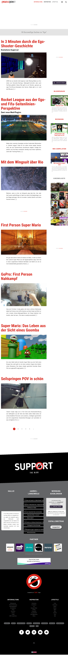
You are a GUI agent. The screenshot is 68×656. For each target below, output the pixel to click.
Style (55, 611)
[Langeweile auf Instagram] (34, 632)
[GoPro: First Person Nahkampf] (24, 294)
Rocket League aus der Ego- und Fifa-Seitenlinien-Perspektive (23, 104)
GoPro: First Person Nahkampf (16, 276)
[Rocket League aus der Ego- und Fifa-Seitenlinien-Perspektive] (24, 127)
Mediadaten (36, 623)
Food (55, 603)
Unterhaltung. (38, 2)
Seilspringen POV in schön (22, 378)
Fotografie (34, 611)
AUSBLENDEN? (35, 438)
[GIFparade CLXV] (59, 100)
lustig (13, 614)
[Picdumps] (48, 547)
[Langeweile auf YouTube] (40, 632)
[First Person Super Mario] (24, 242)
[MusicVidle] (29, 547)
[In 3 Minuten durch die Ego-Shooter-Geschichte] (24, 65)
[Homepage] (10, 2)
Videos (34, 616)
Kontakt (29, 623)
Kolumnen (55, 604)
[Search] (66, 2)
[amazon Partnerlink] (10, 547)
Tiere (55, 614)
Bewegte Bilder (34, 608)
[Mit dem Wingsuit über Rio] (24, 178)
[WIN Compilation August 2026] (59, 158)
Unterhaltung (13, 600)
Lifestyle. (55, 2)
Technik (55, 612)
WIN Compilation (59, 149)
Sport (55, 609)
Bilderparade (59, 91)
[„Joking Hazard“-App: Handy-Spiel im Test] (59, 128)
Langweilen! (56, 527)
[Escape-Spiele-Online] (58, 547)
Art (34, 606)
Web (55, 616)
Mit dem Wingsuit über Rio (22, 162)
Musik (55, 606)
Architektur (34, 604)
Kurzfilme (13, 611)
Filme (13, 609)
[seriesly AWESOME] (20, 547)
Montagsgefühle (13, 606)
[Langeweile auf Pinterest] (46, 632)
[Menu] (62, 2)
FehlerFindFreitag (13, 604)
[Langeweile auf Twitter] (28, 632)
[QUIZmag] (39, 547)
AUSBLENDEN (35, 24)
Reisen (55, 608)
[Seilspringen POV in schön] (24, 396)
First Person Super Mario (21, 225)
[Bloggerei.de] (34, 652)
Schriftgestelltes (34, 614)
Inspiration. (47, 2)
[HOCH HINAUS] (34, 642)
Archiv (13, 623)
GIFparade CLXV (59, 105)
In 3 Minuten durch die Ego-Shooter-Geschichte (23, 43)
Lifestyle (55, 600)
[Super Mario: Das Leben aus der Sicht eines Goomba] (24, 347)
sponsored (44, 623)
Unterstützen (21, 623)
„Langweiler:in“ (60, 502)
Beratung (52, 623)
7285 (35, 592)
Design (34, 609)
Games (13, 612)
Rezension (59, 119)
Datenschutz (60, 623)
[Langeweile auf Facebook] (22, 632)
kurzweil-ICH (34, 612)
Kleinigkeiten (13, 608)
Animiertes (34, 603)
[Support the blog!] (34, 468)
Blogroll (7, 623)
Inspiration (34, 600)
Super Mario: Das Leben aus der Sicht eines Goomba (23, 327)
